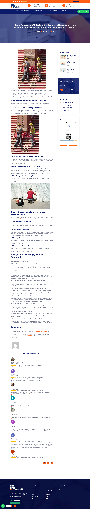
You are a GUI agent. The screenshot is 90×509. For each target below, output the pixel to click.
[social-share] (44, 463)
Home (16, 10)
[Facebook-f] (11, 506)
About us (64, 10)
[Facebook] (74, 1)
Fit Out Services (38, 10)
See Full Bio (24, 345)
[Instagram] (76, 1)
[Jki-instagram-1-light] (15, 506)
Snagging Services (52, 10)
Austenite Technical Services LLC (23, 218)
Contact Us (41, 12)
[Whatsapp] (78, 1)
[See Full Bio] (28, 345)
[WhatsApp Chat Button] (3, 506)
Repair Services (25, 10)
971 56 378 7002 (28, 335)
